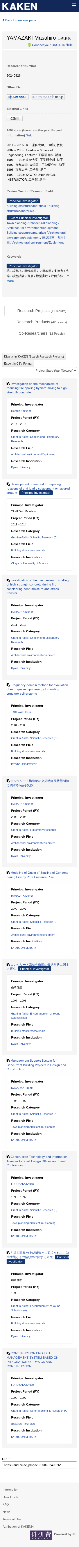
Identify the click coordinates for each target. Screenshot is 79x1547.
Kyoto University (21, 467)
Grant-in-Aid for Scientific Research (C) (34, 537)
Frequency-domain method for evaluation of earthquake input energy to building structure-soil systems (37, 689)
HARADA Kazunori (22, 611)
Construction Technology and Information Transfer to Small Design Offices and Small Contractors (37, 1161)
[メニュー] (74, 5)
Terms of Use (12, 1519)
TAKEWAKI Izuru (21, 712)
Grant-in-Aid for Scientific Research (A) (34, 1114)
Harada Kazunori (21, 411)
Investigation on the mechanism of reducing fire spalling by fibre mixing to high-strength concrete (37, 388)
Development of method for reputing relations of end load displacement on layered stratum (38, 488)
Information (10, 1489)
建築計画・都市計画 (23, 1424)
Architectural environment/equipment (32, 227)
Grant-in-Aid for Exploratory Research (33, 829)
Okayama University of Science (29, 563)
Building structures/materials (26, 205)
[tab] (41, 311)
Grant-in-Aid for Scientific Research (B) (34, 921)
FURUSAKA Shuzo (22, 1183)
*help (69, 44)
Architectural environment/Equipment (38, 242)
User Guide (10, 1497)
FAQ (6, 1504)
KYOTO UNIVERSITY (24, 764)
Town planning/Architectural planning (32, 223)
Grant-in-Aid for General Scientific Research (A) (39, 1410)
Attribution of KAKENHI (18, 1526)
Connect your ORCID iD (48, 44)
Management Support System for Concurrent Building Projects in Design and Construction (36, 1065)
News (6, 1512)
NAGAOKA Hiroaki (22, 1088)
